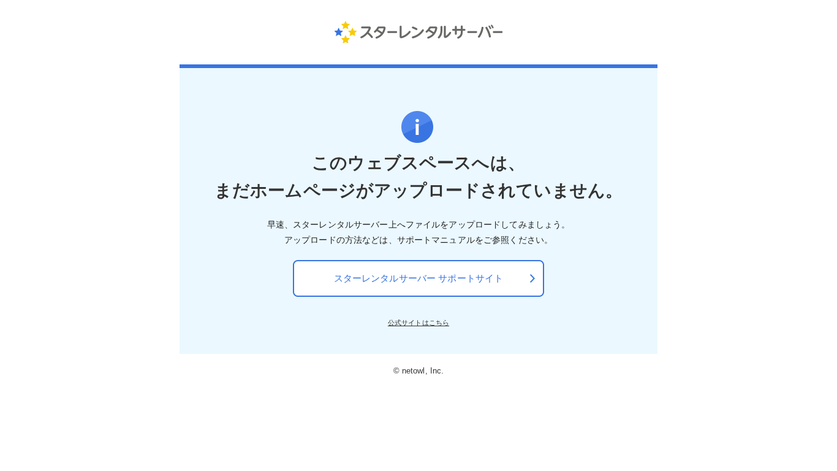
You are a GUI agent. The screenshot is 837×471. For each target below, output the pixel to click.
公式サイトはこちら (418, 322)
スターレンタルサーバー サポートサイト (419, 278)
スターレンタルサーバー (419, 31)
